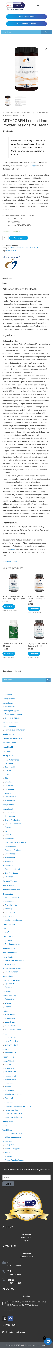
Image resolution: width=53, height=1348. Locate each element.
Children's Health (9, 743)
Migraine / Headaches (13, 1094)
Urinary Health (8, 1121)
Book (34, 166)
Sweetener (9, 861)
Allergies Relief (11, 1079)
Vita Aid (8, 1003)
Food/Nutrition (8, 805)
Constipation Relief (12, 869)
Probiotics (9, 877)
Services (5, 1034)
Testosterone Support (13, 964)
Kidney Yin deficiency (13, 1117)
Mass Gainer (10, 1014)
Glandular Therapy (9, 881)
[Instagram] (4, 1318)
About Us (8, 1288)
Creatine (8, 782)
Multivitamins (10, 839)
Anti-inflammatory (27, 112)
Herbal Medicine (11, 1110)
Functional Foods (9, 847)
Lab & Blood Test (11, 1041)
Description (7, 278)
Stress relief (9, 1068)
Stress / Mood (8, 1061)
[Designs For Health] (11, 263)
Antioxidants (10, 816)
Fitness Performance (10, 760)
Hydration (9, 763)
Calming (8, 1065)
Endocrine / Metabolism (14, 1133)
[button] (38, 6)
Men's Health (7, 957)
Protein (5, 1011)
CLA (6, 778)
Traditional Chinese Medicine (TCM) (16, 1107)
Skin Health (6, 1049)
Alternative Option (9, 561)
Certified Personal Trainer (12, 738)
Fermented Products (13, 850)
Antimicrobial (10, 913)
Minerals (8, 835)
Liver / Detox (7, 936)
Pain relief (9, 1098)
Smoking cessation (12, 944)
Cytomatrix (9, 999)
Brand (5, 283)
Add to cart (18, 238)
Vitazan (8, 1007)
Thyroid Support (8, 1102)
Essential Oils (10, 706)
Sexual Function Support (14, 960)
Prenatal (8, 1156)
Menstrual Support (12, 1149)
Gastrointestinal (8, 866)
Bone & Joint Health (31, 248)
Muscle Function (11, 972)
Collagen (8, 987)
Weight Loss (7, 1130)
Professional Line (9, 996)
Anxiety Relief (10, 1072)
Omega (8, 827)
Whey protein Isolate (13, 1030)
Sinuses (8, 1087)
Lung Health (7, 941)
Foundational (7, 809)
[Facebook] (10, 1318)
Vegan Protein (10, 1022)
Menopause (9, 1145)
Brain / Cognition (9, 726)
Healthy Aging (8, 885)
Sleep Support (8, 1057)
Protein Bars (10, 1018)
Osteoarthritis (7, 976)
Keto (4, 929)
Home (4, 112)
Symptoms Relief (9, 1076)
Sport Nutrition (11, 767)
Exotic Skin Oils (11, 1053)
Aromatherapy (8, 703)
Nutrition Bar (10, 858)
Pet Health (6, 991)
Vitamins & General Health (15, 842)
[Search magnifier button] (48, 680)
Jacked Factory (8, 924)
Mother (8, 1152)
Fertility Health (8, 756)
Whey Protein (10, 1026)
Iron (6, 831)
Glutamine (9, 786)
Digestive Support (12, 873)
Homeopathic (7, 894)
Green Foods (10, 854)
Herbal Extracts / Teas (11, 890)
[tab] (26, 278)
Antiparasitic (10, 916)
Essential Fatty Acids (13, 824)
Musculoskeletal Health (11, 968)
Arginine (8, 770)
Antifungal (9, 909)
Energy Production (12, 820)
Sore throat (9, 1090)
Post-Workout (10, 797)
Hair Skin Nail (10, 984)
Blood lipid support (12, 718)
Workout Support (11, 793)
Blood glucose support (14, 714)
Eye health (6, 751)
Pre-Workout (10, 800)
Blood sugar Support (10, 711)
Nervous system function (15, 730)
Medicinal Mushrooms (13, 920)
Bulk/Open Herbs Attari (14, 1113)
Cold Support (10, 1083)
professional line (11, 251)
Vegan (4, 1126)
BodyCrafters (26, 1345)
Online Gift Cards (11, 1045)
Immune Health (13, 112)
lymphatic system (9, 948)
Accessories (7, 694)
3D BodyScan (10, 1037)
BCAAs (7, 774)
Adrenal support (8, 699)
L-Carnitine (9, 789)
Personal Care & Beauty (11, 980)
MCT (7, 932)
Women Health (8, 1141)
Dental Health (7, 747)
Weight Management (13, 1137)
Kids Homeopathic (12, 897)
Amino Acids (10, 812)
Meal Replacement (9, 953)
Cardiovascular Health (11, 734)
